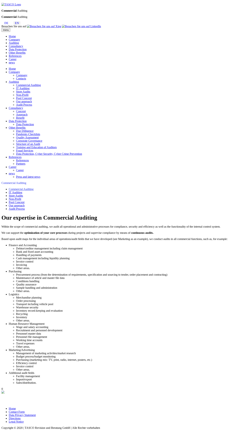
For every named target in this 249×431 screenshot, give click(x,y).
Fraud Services (24, 150)
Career (12, 59)
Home (12, 36)
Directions (15, 418)
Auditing (14, 42)
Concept (21, 111)
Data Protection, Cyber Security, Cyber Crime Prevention (49, 153)
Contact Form (17, 411)
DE (6, 23)
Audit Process (24, 104)
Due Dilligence (25, 130)
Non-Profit (22, 94)
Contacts (21, 78)
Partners (20, 163)
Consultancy (16, 46)
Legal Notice (16, 421)
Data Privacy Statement (22, 415)
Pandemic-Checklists (28, 134)
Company (14, 39)
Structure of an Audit (28, 144)
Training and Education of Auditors (36, 147)
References (15, 55)
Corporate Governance (29, 140)
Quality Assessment (27, 137)
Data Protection (18, 49)
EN (17, 23)
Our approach (24, 101)
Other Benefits (17, 52)
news (12, 62)
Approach (22, 114)
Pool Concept (24, 98)
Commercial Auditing (28, 85)
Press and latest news (28, 176)
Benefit (20, 117)
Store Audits (23, 91)
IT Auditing (23, 88)
